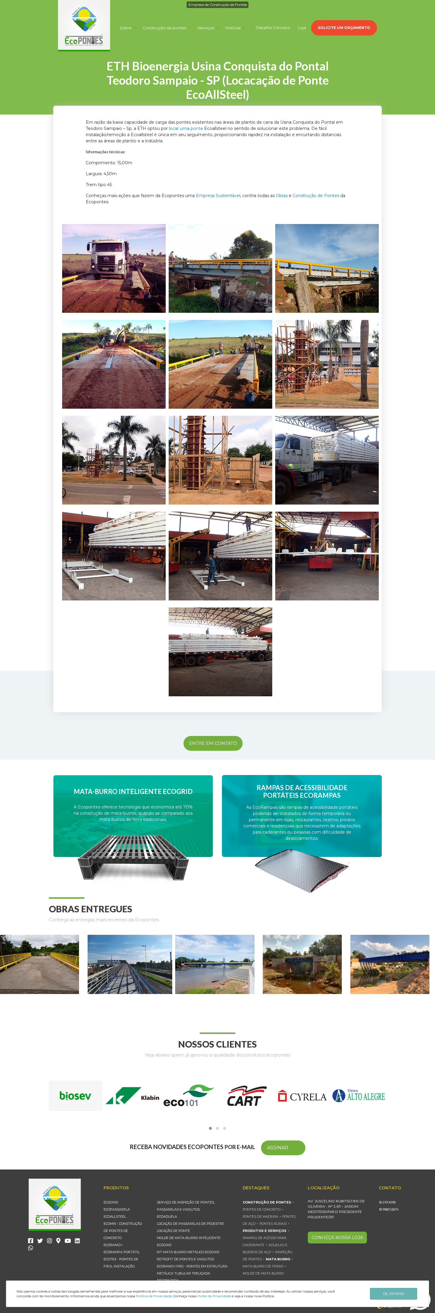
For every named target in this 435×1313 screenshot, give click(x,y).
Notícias (233, 27)
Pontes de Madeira (260, 1216)
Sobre (126, 27)
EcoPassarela (117, 1209)
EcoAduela (167, 1216)
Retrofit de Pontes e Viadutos (185, 1259)
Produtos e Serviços (264, 1231)
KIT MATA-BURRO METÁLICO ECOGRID (188, 1252)
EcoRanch (113, 1245)
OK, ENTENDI (393, 1294)
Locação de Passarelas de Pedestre (190, 1224)
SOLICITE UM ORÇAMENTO (344, 27)
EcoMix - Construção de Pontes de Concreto (123, 1231)
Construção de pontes (165, 27)
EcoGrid (111, 1202)
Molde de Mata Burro (263, 1273)
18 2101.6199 (387, 1202)
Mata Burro (278, 1259)
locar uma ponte (186, 128)
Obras (282, 195)
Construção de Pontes (316, 195)
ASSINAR (277, 1148)
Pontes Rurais (273, 1224)
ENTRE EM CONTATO (213, 743)
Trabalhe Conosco (272, 27)
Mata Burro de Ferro (263, 1266)
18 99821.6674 (389, 1209)
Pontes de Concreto (262, 1209)
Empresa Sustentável (218, 195)
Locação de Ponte (173, 1231)
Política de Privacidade (154, 1296)
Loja (302, 27)
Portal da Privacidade (214, 1296)
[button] (210, 1128)
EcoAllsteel (115, 1216)
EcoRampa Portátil (122, 1252)
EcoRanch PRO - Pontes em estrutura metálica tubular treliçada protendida (192, 1273)
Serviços (206, 27)
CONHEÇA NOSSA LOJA (337, 1237)
